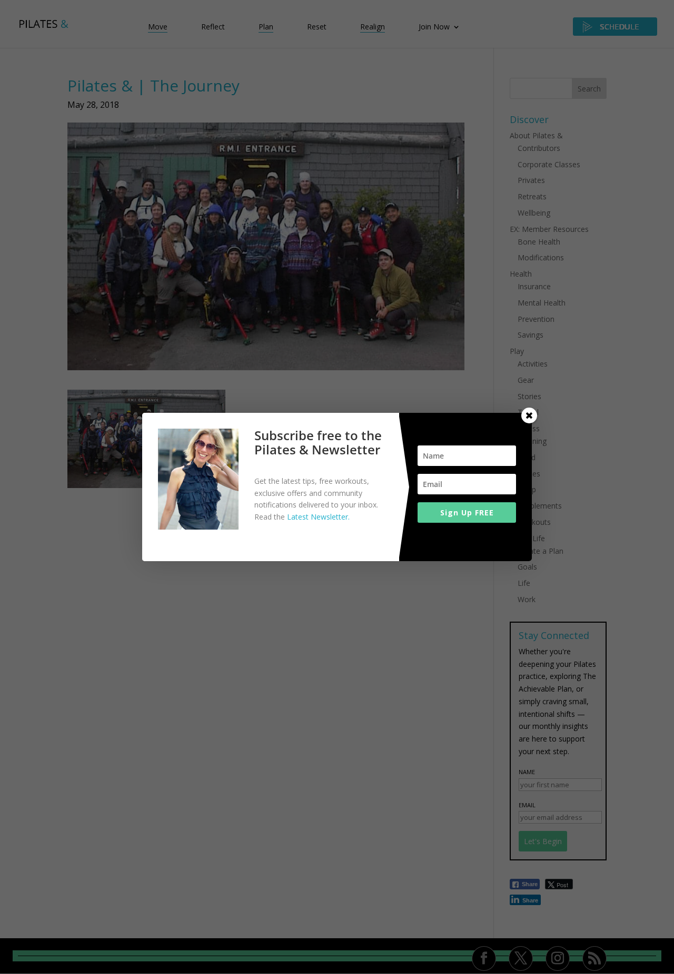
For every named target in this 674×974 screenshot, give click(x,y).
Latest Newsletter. (318, 517)
